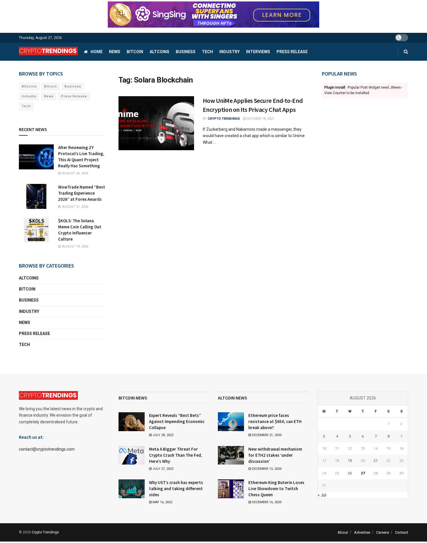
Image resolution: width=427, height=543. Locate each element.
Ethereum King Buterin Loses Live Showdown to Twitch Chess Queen (276, 488)
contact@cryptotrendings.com (47, 449)
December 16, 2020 (266, 502)
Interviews (258, 51)
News (114, 51)
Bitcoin (135, 51)
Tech (207, 51)
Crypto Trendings (224, 119)
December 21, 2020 (266, 435)
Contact (401, 532)
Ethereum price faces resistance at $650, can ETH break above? (275, 421)
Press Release (292, 51)
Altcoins (159, 51)
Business (185, 51)
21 (376, 460)
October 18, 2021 (260, 119)
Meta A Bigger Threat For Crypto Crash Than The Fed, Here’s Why (175, 455)
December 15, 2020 (266, 469)
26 (350, 473)
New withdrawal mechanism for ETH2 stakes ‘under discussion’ (275, 455)
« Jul (322, 495)
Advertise (362, 532)
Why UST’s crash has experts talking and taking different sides (176, 488)
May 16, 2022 (162, 502)
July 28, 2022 (162, 435)
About (343, 532)
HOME (97, 51)
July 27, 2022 (162, 469)
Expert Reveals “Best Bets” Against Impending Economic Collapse (176, 421)
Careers (382, 532)
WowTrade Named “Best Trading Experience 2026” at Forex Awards (81, 193)
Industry (229, 51)
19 (350, 460)
